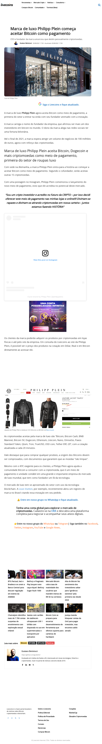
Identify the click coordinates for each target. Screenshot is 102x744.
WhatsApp (49, 523)
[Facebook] (22, 664)
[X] (33, 664)
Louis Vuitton (26, 488)
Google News (53, 527)
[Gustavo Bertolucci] (16, 43)
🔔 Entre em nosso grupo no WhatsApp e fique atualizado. (47, 499)
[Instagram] (11, 718)
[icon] (99, 5)
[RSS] (15, 718)
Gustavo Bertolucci (26, 43)
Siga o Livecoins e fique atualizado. (61, 104)
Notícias (50, 643)
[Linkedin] (26, 664)
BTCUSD (41, 643)
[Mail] (30, 664)
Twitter (17, 527)
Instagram (28, 527)
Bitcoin (24, 643)
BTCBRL (32, 643)
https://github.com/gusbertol (31, 655)
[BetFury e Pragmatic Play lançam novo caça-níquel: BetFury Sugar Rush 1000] (36, 574)
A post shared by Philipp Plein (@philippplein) (45, 297)
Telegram (63, 523)
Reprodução (50, 430)
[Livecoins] (7, 5)
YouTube (38, 527)
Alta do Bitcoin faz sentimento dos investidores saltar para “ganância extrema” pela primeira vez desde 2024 (73, 590)
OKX (53, 511)
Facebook (93, 523)
